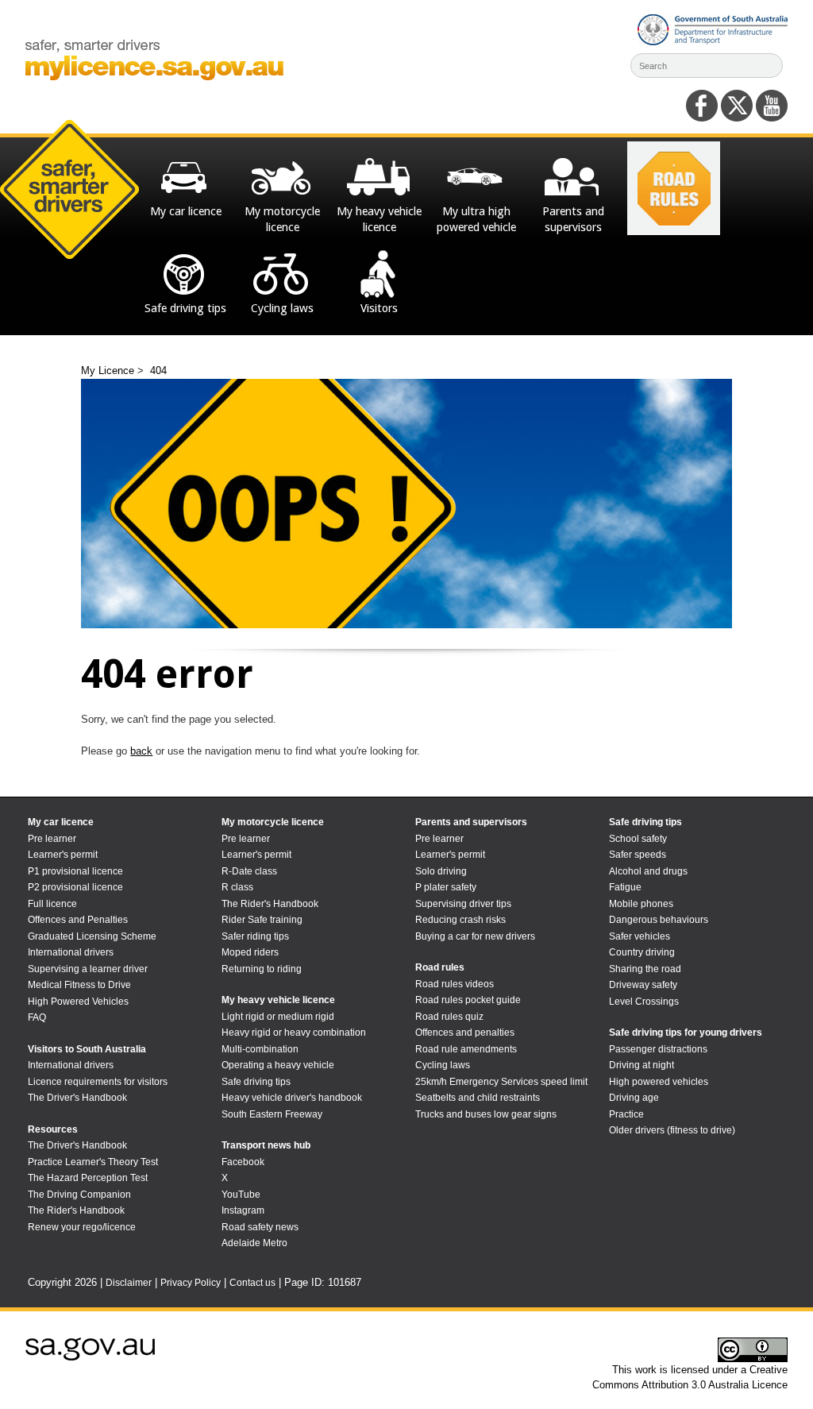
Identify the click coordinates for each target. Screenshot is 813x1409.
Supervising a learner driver (88, 969)
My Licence (109, 370)
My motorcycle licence (273, 822)
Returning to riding (262, 969)
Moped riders (250, 952)
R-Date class (249, 871)
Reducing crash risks (460, 919)
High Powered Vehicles (78, 1001)
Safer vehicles (639, 936)
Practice (626, 1114)
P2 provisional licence (75, 887)
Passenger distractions (658, 1049)
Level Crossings (644, 1001)
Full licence (52, 903)
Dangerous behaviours (658, 919)
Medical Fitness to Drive (79, 984)
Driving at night (641, 1065)
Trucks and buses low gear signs (486, 1114)
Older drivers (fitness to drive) (672, 1130)
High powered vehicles (658, 1081)
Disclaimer (129, 1282)
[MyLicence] (154, 77)
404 (158, 370)
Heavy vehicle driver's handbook (292, 1097)
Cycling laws (442, 1065)
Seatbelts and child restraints (477, 1097)
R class (237, 887)
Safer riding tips (255, 936)
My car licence (61, 822)
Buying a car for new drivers (475, 936)
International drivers (71, 952)
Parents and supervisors (471, 822)
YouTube (241, 1194)
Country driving (642, 952)
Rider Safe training (262, 919)
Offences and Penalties (78, 919)
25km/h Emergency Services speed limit (501, 1081)
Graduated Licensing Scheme (92, 936)
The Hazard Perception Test (88, 1177)
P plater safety (445, 887)
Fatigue (625, 887)
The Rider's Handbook (76, 1210)
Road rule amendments (466, 1049)
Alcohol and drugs (648, 871)
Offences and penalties (464, 1032)
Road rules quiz (449, 1016)
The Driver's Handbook (77, 1097)
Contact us (252, 1282)
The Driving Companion (79, 1194)
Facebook (243, 1162)
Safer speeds (637, 854)
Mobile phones (641, 903)
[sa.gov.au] (90, 1358)
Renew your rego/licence (82, 1227)
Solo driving (441, 871)
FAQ (37, 1017)
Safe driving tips (256, 1081)
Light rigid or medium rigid (278, 1016)
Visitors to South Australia (87, 1049)
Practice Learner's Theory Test (93, 1162)
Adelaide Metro (254, 1243)
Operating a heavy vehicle (278, 1065)
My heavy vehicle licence (278, 1000)
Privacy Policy (190, 1282)
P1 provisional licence (75, 871)
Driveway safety (643, 984)
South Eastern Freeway (272, 1114)
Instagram (243, 1210)
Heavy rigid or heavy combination (294, 1032)
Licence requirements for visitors (98, 1081)
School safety (638, 838)
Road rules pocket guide (468, 1000)
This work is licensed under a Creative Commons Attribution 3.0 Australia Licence (690, 1378)
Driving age (634, 1097)
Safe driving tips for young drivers (685, 1032)
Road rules (439, 967)
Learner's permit (63, 854)
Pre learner (52, 838)
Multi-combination (260, 1049)
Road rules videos (454, 984)
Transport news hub (266, 1145)
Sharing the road (645, 969)
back (141, 751)
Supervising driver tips (463, 903)
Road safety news (260, 1227)
